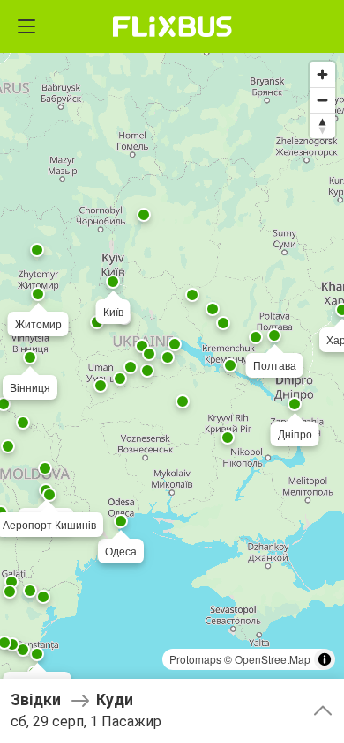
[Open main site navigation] (26, 26)
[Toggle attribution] (324, 659)
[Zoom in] (322, 74)
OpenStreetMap (272, 658)
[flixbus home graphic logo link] (172, 26)
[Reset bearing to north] (322, 125)
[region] (172, 371)
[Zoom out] (322, 100)
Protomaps (195, 658)
